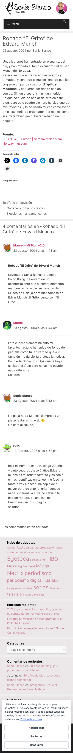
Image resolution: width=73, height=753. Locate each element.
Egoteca (18, 558)
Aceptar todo (36, 727)
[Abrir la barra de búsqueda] (64, 21)
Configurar (36, 744)
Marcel (18, 323)
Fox (44, 559)
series (41, 587)
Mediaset (29, 566)
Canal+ (60, 547)
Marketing (14, 566)
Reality (10, 588)
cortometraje (15, 552)
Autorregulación (45, 547)
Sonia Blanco (15, 666)
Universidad (38, 594)
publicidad (51, 580)
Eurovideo (35, 560)
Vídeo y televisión (19, 202)
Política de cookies (31, 719)
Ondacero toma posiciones (26, 208)
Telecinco (55, 588)
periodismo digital (25, 580)
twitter (28, 594)
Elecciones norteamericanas (27, 213)
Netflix (15, 573)
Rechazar (36, 736)
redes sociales (23, 588)
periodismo (38, 573)
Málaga (42, 566)
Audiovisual (25, 547)
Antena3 (11, 547)
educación (45, 552)
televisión (15, 594)
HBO (52, 559)
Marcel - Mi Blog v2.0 (29, 245)
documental (30, 552)
